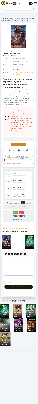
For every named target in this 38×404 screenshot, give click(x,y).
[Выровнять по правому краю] (21, 254)
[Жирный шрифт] (6, 254)
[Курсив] (9, 254)
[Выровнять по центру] (18, 254)
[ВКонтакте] (14, 216)
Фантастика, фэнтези (9, 55)
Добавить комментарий (18, 287)
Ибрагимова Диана (19, 58)
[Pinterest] (21, 216)
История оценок (22, 206)
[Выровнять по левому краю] (15, 254)
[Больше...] (25, 254)
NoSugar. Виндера (19, 64)
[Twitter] (23, 216)
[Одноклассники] (18, 216)
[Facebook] (16, 216)
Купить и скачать (18, 145)
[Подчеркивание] (12, 254)
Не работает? (19, 220)
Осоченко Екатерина (20, 61)
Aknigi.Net (13, 3)
